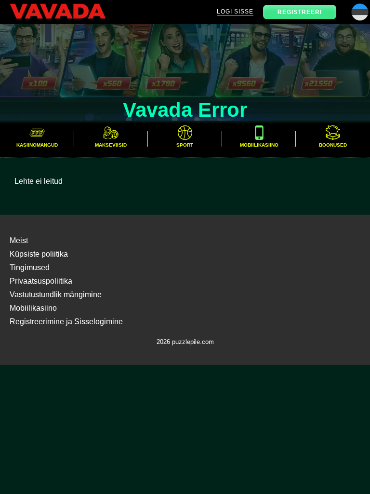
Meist (19, 240)
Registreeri (300, 12)
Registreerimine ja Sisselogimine (66, 321)
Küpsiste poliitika (39, 254)
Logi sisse (235, 11)
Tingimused (30, 267)
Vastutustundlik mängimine (56, 294)
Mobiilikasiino (33, 308)
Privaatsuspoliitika (41, 281)
